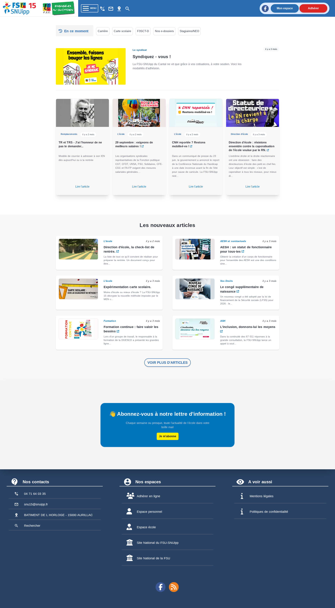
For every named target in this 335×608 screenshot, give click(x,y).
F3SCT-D (143, 31)
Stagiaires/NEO (189, 31)
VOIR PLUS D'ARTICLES (167, 362)
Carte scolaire (122, 31)
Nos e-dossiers (164, 31)
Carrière (103, 31)
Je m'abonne (167, 436)
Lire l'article (82, 186)
